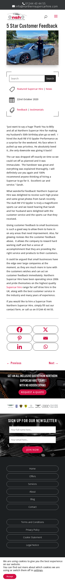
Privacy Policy (32, 529)
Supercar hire (14, 287)
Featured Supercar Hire (30, 88)
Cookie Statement (32, 537)
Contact (32, 506)
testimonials (37, 109)
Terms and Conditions (32, 522)
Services (32, 484)
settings (38, 570)
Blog (32, 499)
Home (32, 468)
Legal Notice (32, 545)
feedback (22, 109)
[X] (45, 330)
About (33, 491)
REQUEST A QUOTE (32, 392)
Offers (32, 476)
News (49, 88)
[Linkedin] (19, 347)
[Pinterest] (19, 338)
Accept (9, 576)
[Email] (45, 338)
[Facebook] (19, 330)
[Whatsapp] (45, 347)
